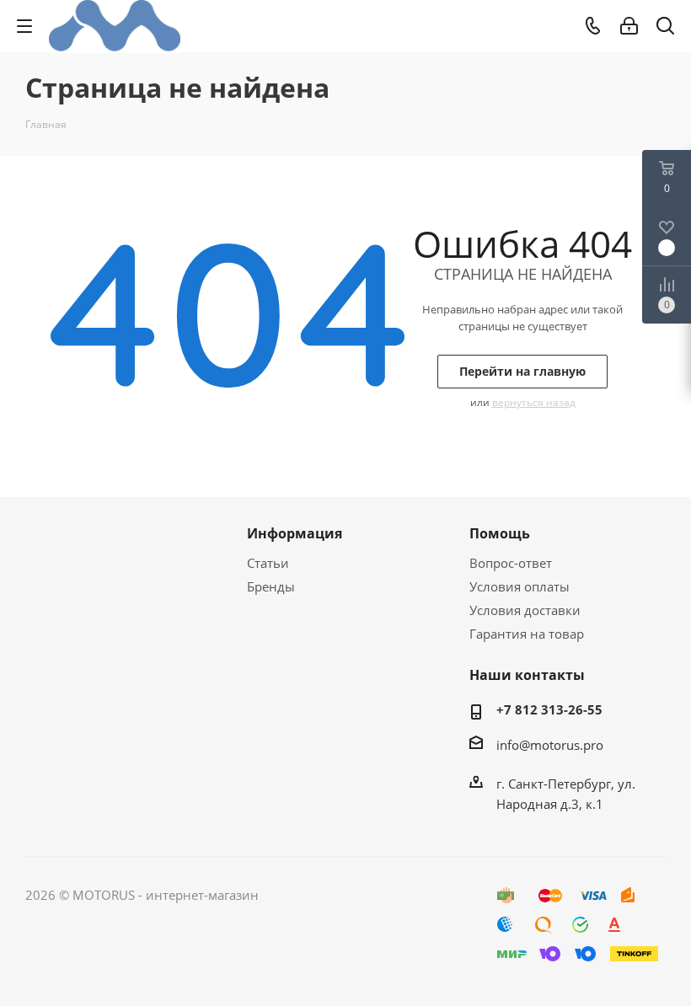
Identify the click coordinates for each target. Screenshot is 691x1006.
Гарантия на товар (526, 633)
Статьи (268, 562)
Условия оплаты (519, 586)
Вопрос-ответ (510, 562)
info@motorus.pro (549, 744)
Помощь (499, 533)
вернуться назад (534, 402)
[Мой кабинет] (629, 26)
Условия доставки (525, 610)
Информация (294, 533)
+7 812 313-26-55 (549, 709)
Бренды (271, 586)
